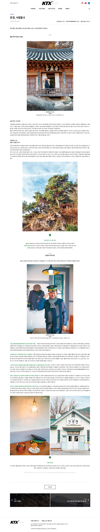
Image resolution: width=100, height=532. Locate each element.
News (60, 8)
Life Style (51, 8)
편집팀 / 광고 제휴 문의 (47, 520)
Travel (33, 8)
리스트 (50, 487)
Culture (42, 8)
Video (67, 8)
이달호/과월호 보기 (14, 3)
